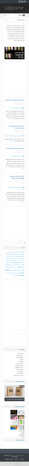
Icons (17, 270)
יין (21, 256)
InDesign (14, 260)
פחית (16, 267)
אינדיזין (18, 260)
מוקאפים (20, 270)
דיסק (13, 256)
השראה (7, 262)
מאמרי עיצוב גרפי (19, 363)
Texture (22, 254)
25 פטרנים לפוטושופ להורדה (19, 55)
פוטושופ (20, 262)
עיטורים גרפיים (10, 254)
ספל (14, 258)
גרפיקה (16, 459)
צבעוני (19, 267)
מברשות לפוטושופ (19, 365)
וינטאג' (11, 273)
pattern (23, 258)
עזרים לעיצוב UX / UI (10, 252)
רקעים (22, 267)
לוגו (7, 256)
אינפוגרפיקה (17, 258)
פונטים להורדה (20, 371)
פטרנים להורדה (18, 104)
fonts (16, 265)
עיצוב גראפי (10, 256)
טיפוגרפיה (18, 273)
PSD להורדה (20, 353)
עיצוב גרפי (21, 275)
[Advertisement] (14, 79)
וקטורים (15, 262)
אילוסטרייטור (7, 265)
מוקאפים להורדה (19, 369)
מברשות (15, 254)
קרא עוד (10, 118)
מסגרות (7, 258)
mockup (11, 270)
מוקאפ (23, 262)
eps (23, 270)
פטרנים (8, 273)
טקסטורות (21, 361)
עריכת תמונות (8, 267)
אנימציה (10, 262)
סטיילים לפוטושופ (18, 252)
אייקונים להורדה (19, 355)
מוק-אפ (14, 270)
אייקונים (13, 267)
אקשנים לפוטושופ (18, 256)
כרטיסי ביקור (16, 275)
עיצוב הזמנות (19, 264)
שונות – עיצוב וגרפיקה (18, 375)
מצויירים (19, 254)
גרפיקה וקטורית (19, 357)
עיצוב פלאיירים (10, 260)
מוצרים (14, 273)
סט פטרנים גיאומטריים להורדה (14, 100)
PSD (23, 265)
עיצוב (20, 258)
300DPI (22, 252)
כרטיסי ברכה (21, 260)
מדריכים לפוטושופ (19, 367)
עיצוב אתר (11, 258)
